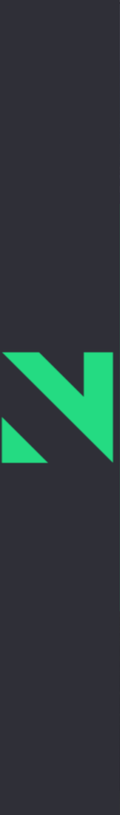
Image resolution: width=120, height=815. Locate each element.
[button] (107, 3)
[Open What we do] (47, 11)
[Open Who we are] (55, 11)
